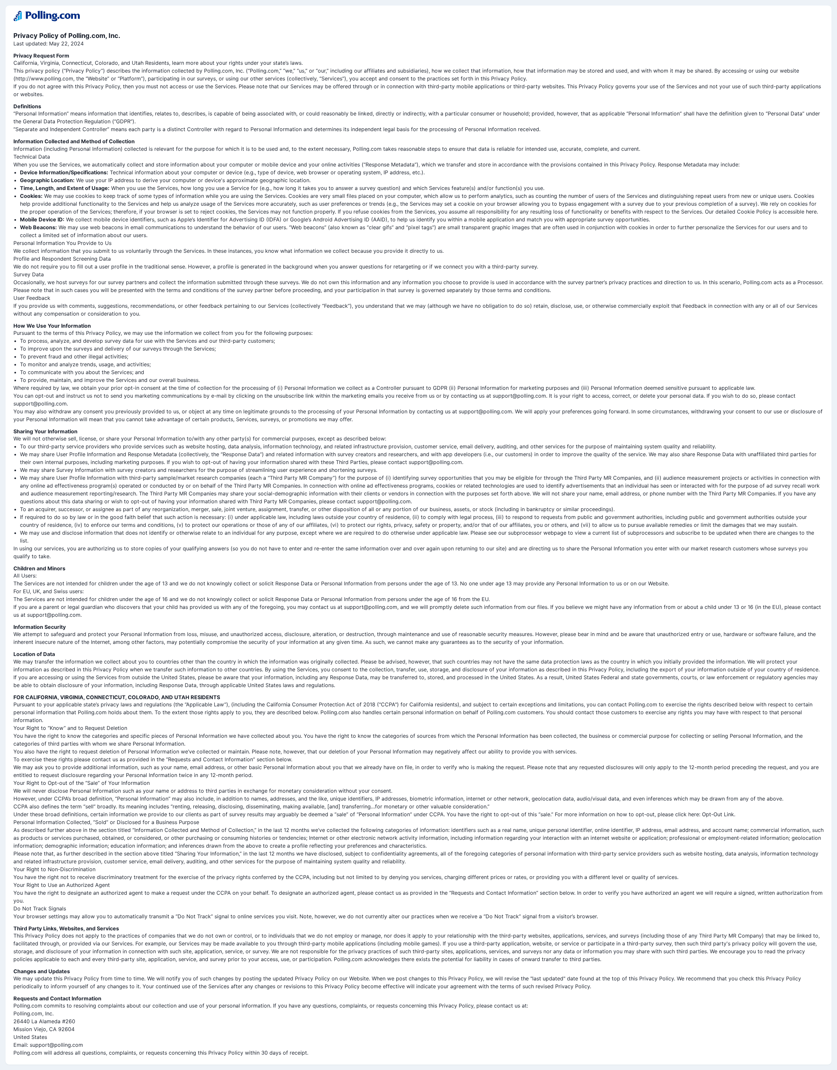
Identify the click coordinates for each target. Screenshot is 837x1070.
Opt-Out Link (718, 814)
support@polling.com (56, 1045)
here (811, 211)
